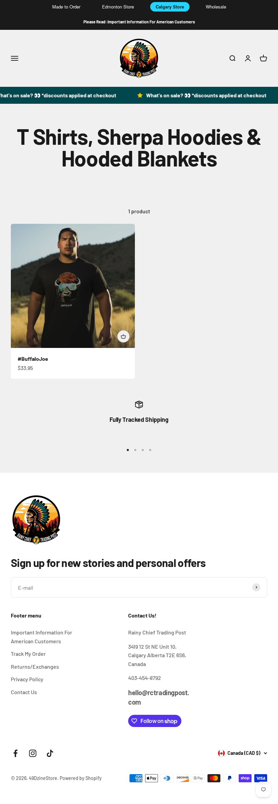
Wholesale (216, 6)
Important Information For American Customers (41, 636)
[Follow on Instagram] (32, 753)
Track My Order (28, 653)
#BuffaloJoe (33, 358)
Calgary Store (170, 6)
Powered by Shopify (81, 778)
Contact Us (24, 692)
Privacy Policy (27, 679)
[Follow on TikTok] (50, 753)
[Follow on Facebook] (15, 753)
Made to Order (66, 6)
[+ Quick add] (123, 336)
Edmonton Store (118, 6)
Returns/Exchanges (35, 666)
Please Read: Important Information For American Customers (139, 21)
